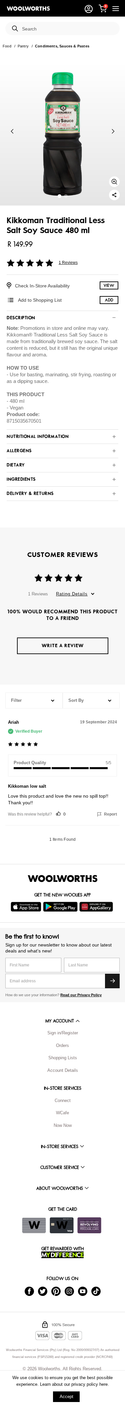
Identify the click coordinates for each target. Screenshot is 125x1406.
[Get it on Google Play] (61, 907)
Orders (62, 1045)
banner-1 (66, 196)
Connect (63, 1100)
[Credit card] (62, 1225)
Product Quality (30, 762)
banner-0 (59, 196)
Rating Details (72, 593)
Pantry (23, 46)
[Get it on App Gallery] (97, 907)
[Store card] (34, 1225)
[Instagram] (69, 1291)
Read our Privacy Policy (81, 995)
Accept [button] (66, 1396)
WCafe (62, 1112)
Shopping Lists (62, 1057)
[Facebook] (29, 1291)
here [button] (103, 1384)
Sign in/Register (62, 1032)
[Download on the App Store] (27, 907)
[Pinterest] (56, 1291)
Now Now (63, 1125)
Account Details (62, 1070)
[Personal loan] (89, 1225)
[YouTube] (82, 1291)
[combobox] (68, 29)
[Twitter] (42, 1291)
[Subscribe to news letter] (112, 981)
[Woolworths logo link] (28, 8)
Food (7, 46)
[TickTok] (96, 1291)
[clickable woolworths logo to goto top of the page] (63, 878)
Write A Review (63, 645)
